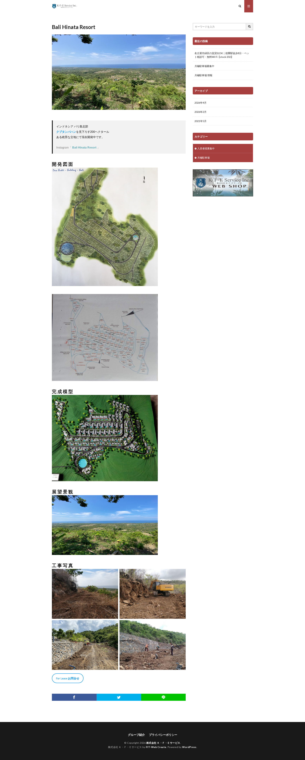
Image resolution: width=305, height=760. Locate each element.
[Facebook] (74, 697)
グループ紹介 (136, 734)
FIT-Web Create (156, 747)
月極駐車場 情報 (203, 75)
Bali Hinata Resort (84, 147)
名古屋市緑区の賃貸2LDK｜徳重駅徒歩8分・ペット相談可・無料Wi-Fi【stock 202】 (222, 55)
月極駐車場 (203, 157)
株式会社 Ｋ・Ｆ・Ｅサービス (163, 742)
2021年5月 (201, 121)
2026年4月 (201, 102)
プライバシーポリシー (163, 734)
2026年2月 (201, 111)
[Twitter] (119, 697)
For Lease (67, 678)
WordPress (189, 747)
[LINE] (163, 697)
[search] (249, 26)
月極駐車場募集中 (204, 66)
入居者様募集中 (206, 148)
